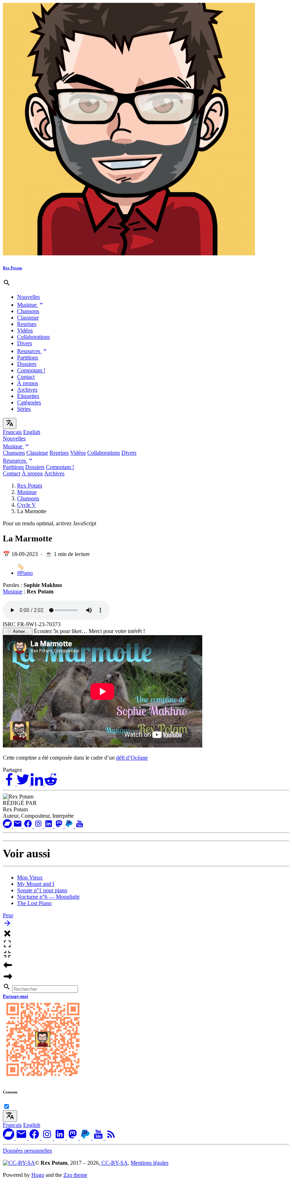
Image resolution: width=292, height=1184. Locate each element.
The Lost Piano (34, 903)
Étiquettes (28, 396)
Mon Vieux (30, 877)
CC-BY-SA (114, 1163)
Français (12, 432)
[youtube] (79, 826)
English (31, 432)
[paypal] (70, 826)
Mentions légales (149, 1163)
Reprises (26, 324)
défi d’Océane (132, 758)
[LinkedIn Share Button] (38, 784)
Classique (28, 318)
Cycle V (26, 505)
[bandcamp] (8, 826)
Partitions (27, 357)
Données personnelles (27, 1151)
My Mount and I (35, 884)
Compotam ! (31, 370)
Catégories (29, 402)
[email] (18, 826)
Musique (27, 305)
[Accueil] (129, 253)
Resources (29, 351)
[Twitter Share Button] (24, 784)
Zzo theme (75, 1175)
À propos (27, 383)
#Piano (25, 573)
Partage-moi (15, 996)
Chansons (28, 311)
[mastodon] (59, 826)
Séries (24, 409)
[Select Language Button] (9, 423)
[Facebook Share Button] (10, 784)
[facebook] (29, 826)
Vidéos (25, 330)
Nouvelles (28, 297)
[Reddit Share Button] (51, 784)
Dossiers (26, 364)
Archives (27, 390)
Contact (26, 377)
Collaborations (33, 337)
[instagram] (39, 826)
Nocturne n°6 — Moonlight (48, 897)
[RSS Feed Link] (111, 1138)
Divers (24, 343)
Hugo (37, 1175)
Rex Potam (29, 486)
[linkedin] (49, 826)
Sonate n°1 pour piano (42, 890)
